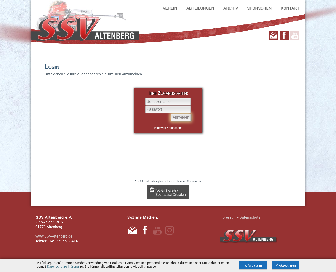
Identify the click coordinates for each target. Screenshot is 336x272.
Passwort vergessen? (168, 128)
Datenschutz (249, 217)
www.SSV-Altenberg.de (53, 236)
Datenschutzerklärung (63, 266)
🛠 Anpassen (253, 265)
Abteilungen (200, 8)
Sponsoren (259, 8)
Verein (170, 8)
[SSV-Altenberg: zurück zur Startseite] (168, 29)
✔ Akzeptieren (285, 265)
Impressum (227, 217)
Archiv (230, 8)
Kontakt (290, 8)
